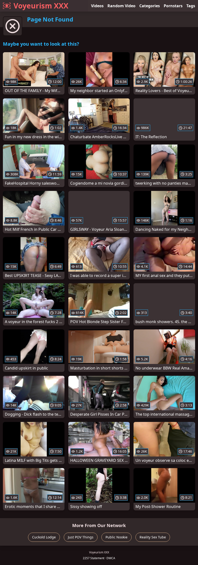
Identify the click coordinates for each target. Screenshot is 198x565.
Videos (97, 5)
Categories (149, 5)
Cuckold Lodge (44, 537)
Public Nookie (116, 537)
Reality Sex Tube (153, 537)
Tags (190, 5)
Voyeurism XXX (41, 6)
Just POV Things (80, 537)
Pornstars (173, 5)
